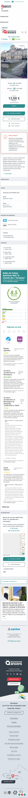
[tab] (12, 582)
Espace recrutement (14, 732)
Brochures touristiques (14, 726)
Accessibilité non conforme (14, 755)
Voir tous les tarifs (14, 102)
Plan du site (14, 751)
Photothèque (14, 718)
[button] (22, 32)
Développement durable (14, 739)
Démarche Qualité (14, 735)
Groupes (14, 722)
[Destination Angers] (10, 31)
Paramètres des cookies (14, 759)
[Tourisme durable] (25, 33)
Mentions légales (14, 747)
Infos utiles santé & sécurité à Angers (14, 743)
